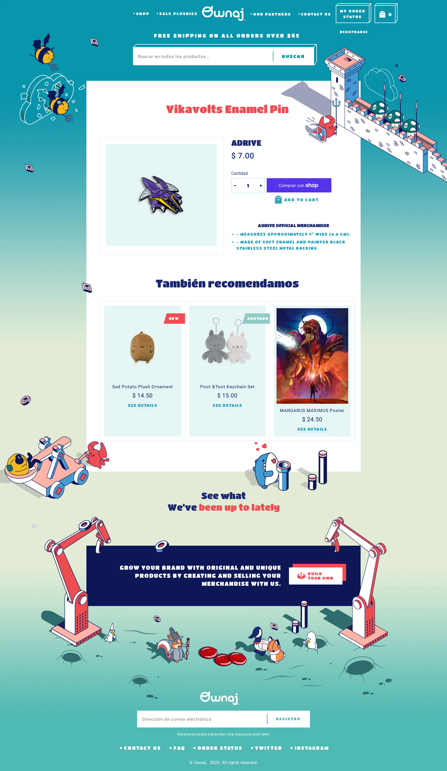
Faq (179, 748)
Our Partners (272, 14)
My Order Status (353, 14)
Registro (288, 719)
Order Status (220, 748)
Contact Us (316, 14)
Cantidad (239, 173)
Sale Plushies (178, 13)
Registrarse (354, 32)
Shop (143, 13)
